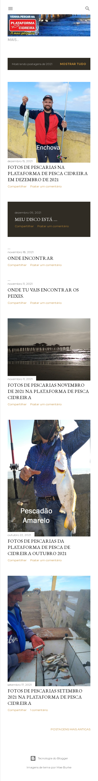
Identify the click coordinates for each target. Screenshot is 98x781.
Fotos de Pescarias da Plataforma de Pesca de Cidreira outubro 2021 (39, 547)
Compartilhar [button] (17, 186)
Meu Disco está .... (36, 219)
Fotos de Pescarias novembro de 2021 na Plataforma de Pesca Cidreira (48, 391)
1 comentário (39, 710)
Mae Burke (64, 767)
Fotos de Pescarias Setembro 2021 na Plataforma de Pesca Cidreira (45, 697)
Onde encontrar (31, 258)
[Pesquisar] (87, 7)
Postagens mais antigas (70, 729)
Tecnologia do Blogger (53, 758)
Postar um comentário (46, 186)
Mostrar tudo (73, 64)
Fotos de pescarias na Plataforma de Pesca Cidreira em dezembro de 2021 (48, 173)
